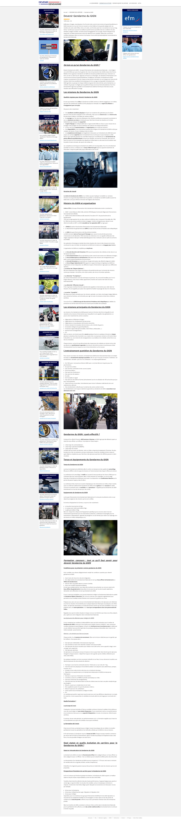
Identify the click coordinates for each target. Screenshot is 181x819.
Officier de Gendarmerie (45, 166)
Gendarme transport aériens (46, 499)
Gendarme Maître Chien (45, 192)
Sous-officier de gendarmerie (47, 34)
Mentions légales (103, 817)
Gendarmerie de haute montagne (48, 418)
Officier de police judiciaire (46, 444)
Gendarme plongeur (44, 219)
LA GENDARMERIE (94, 3)
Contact (123, 817)
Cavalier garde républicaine (46, 301)
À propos (129, 817)
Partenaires (116, 817)
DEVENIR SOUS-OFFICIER (105, 3)
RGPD (110, 817)
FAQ (95, 817)
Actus (139, 3)
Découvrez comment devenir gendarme (130, 31)
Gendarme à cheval (44, 271)
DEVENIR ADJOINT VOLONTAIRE (120, 3)
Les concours (133, 3)
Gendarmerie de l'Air (45, 327)
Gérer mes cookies (137, 817)
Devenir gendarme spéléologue (47, 87)
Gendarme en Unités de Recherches (48, 388)
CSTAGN (42, 60)
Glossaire (90, 817)
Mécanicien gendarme (45, 527)
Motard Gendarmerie (45, 470)
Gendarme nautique (44, 358)
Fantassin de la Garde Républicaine (48, 140)
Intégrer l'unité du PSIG (45, 111)
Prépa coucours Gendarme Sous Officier (131, 57)
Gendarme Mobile (44, 245)
